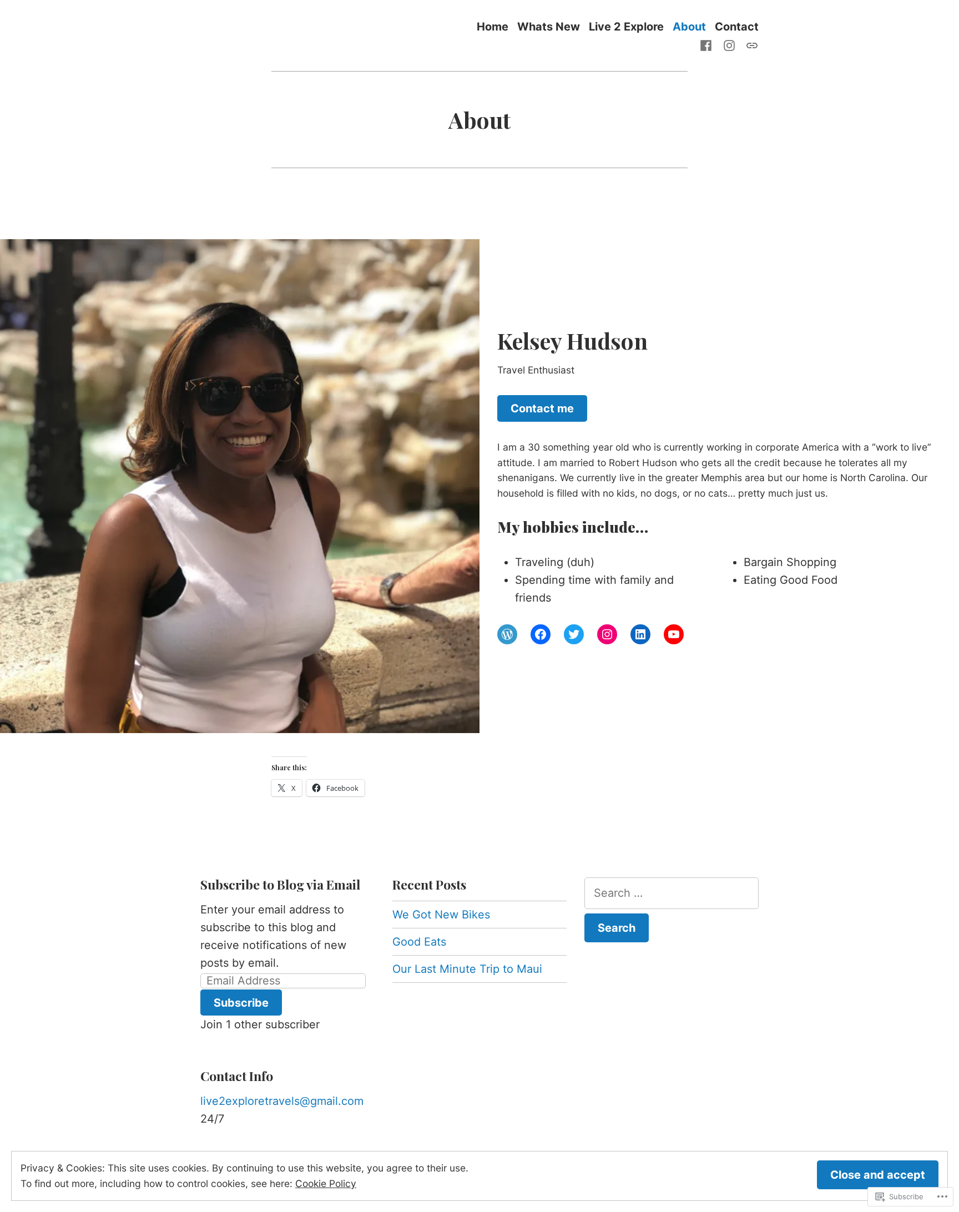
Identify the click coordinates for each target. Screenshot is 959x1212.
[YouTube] (674, 634)
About (689, 26)
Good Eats (419, 941)
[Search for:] (671, 893)
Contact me (542, 408)
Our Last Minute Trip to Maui (467, 969)
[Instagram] (729, 44)
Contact (737, 26)
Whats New (548, 26)
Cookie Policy (325, 1183)
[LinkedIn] (640, 634)
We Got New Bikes (441, 914)
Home (492, 26)
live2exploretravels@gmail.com (282, 1101)
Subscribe (241, 1002)
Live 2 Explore (626, 26)
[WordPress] (750, 44)
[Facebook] (708, 44)
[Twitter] (574, 634)
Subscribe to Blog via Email (280, 884)
